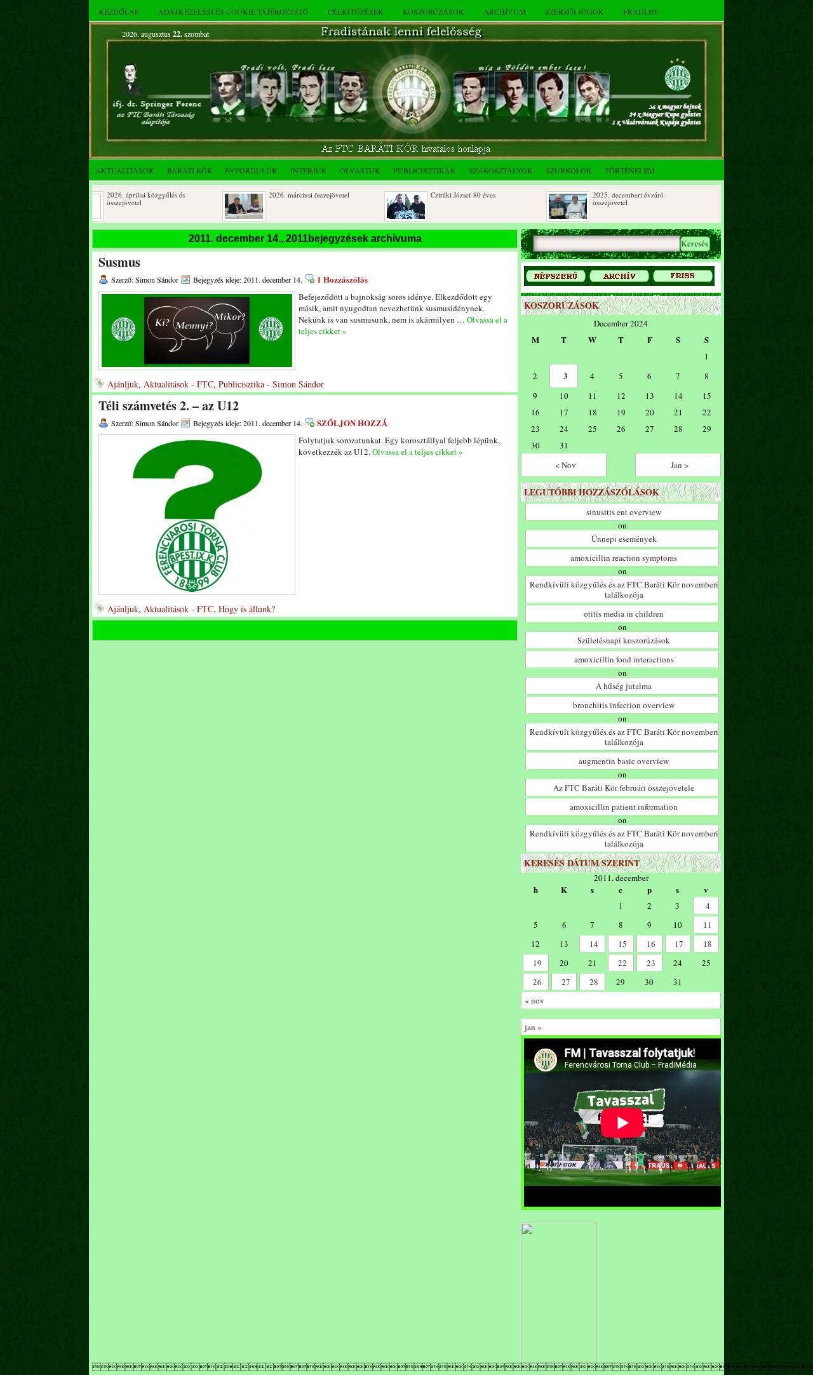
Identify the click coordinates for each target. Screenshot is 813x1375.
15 (622, 943)
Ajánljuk (122, 384)
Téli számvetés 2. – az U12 (168, 405)
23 (651, 963)
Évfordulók (251, 170)
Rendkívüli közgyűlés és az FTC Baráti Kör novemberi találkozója (624, 589)
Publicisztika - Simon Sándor (271, 384)
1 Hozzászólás (342, 279)
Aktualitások (124, 170)
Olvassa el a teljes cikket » (417, 451)
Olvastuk (360, 170)
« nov (534, 1000)
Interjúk (308, 170)
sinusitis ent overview (623, 512)
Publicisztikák (424, 170)
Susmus (119, 262)
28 (593, 982)
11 (707, 924)
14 (593, 943)
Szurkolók (569, 170)
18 (707, 943)
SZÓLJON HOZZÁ (352, 423)
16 (651, 943)
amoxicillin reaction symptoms (623, 557)
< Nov (565, 465)
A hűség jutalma (624, 686)
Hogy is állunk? (246, 609)
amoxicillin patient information (624, 806)
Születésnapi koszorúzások (623, 640)
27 (565, 982)
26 (537, 982)
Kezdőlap (118, 11)
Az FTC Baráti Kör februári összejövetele (623, 787)
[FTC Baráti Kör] (559, 1359)
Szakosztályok (501, 170)
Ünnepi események (624, 538)
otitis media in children (624, 613)
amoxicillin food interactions (624, 659)
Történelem (630, 170)
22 (622, 963)
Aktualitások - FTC (178, 384)
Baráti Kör (189, 170)
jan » (533, 1027)
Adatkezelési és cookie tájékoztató (233, 11)
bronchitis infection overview (624, 705)
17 (679, 943)
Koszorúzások (433, 11)
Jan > (680, 465)
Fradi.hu (641, 11)
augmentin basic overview (624, 761)
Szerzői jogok (574, 11)
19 (537, 963)
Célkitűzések (356, 11)
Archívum (504, 11)
